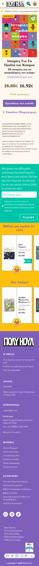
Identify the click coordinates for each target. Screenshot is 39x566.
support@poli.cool (10, 410)
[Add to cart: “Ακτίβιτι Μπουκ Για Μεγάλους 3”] (17, 322)
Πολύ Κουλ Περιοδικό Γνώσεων (15, 481)
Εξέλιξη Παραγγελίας (11, 463)
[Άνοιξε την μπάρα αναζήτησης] (28, 4)
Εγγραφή (28, 217)
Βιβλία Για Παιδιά (11, 11)
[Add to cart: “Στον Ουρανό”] (17, 270)
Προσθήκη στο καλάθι (19, 103)
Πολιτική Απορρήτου (13, 530)
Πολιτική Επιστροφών (14, 536)
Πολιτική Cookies (12, 533)
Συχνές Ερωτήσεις (10, 467)
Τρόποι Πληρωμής (10, 448)
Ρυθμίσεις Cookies (12, 539)
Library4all (7, 386)
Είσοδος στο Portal (10, 459)
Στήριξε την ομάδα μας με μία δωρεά (18, 366)
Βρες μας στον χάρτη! (12, 432)
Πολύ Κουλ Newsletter (11, 370)
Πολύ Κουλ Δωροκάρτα (12, 503)
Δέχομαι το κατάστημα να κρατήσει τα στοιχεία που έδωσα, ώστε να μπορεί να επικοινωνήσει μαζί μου (19, 206)
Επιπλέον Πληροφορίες (21, 112)
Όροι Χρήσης (10, 527)
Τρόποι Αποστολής (10, 451)
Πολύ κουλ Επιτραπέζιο (12, 485)
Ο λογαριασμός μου (11, 455)
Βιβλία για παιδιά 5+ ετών (19, 228)
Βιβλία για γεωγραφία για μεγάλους (17, 489)
